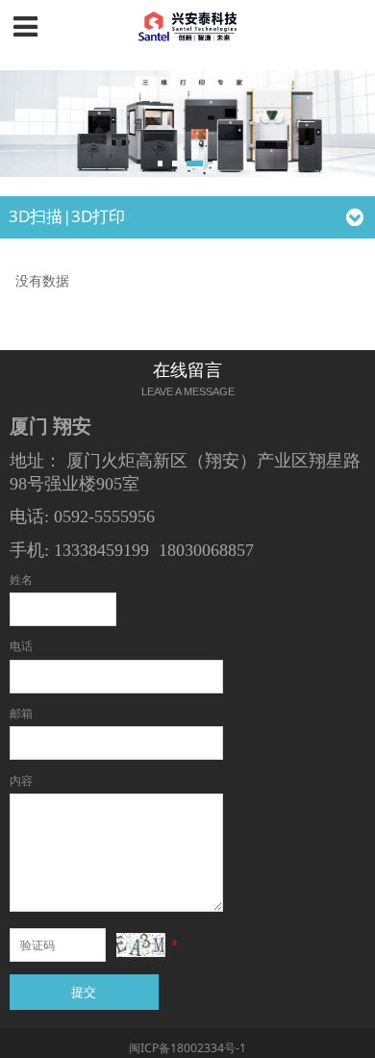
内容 (21, 780)
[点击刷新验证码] (140, 945)
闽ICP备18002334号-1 (187, 1048)
